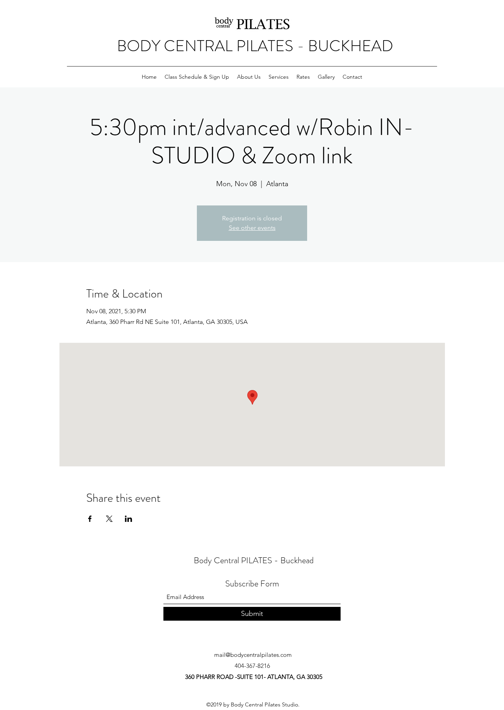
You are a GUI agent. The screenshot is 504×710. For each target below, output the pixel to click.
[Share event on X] (109, 519)
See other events (252, 227)
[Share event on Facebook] (90, 519)
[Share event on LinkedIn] (128, 519)
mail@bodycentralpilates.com (253, 654)
